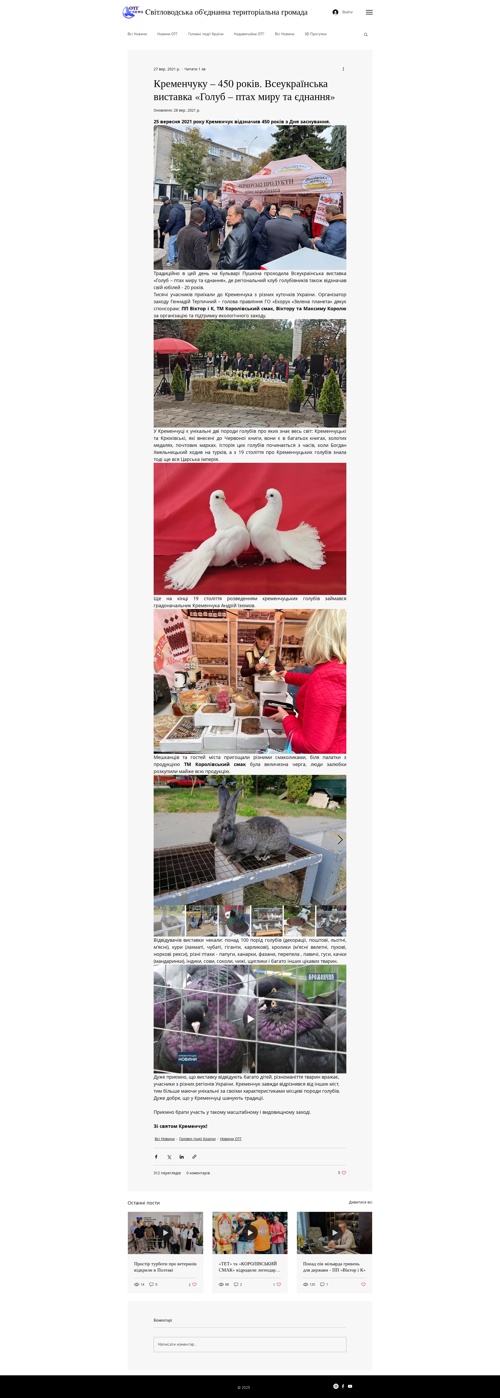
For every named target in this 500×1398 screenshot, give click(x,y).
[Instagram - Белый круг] (336, 1386)
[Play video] (250, 1019)
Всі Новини (137, 34)
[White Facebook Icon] (343, 1386)
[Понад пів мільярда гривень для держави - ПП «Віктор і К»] (334, 1233)
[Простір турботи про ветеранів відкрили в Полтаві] (165, 1233)
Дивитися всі (360, 1202)
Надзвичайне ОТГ (249, 34)
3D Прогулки (316, 34)
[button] (369, 12)
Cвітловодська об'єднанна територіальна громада (226, 11)
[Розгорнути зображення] (250, 840)
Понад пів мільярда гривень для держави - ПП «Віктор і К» (334, 1266)
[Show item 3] (234, 921)
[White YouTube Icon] (350, 1386)
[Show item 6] (332, 921)
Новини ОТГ (167, 34)
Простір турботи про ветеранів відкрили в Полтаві (165, 1266)
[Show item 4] (267, 921)
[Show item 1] (169, 921)
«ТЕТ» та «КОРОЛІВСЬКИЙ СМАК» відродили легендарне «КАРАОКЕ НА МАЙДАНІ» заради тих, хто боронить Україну (249, 1266)
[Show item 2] (201, 921)
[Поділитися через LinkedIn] (181, 1156)
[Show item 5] (299, 921)
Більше (343, 34)
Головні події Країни (205, 34)
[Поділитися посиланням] (194, 1156)
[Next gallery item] (340, 840)
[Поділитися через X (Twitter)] (168, 1156)
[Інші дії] (343, 69)
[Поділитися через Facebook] (156, 1156)
